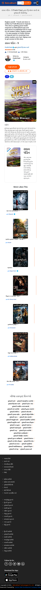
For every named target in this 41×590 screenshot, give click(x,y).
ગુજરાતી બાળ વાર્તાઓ (13, 409)
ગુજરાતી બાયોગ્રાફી (15, 428)
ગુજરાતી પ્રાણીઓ (27, 444)
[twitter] (14, 564)
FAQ (5, 472)
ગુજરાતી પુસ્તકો (8, 505)
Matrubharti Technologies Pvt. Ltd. (24, 585)
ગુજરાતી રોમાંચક (28, 438)
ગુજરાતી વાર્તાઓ (8, 534)
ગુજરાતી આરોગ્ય (26, 425)
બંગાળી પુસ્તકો (8, 516)
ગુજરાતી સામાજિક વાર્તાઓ (27, 420)
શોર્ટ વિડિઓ (7, 490)
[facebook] (6, 564)
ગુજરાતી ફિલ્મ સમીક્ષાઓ (20, 433)
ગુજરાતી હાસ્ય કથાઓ (27, 409)
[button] (22, 3)
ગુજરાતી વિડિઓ (8, 484)
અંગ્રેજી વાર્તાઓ (8, 540)
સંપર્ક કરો (6, 461)
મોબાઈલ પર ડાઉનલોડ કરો (19, 71)
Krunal (9, 242)
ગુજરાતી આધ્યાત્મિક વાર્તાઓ (25, 401)
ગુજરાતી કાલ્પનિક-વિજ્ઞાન (14, 441)
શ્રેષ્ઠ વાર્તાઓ (8, 479)
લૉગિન (35, 3)
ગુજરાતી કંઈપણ (13, 449)
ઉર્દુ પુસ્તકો (7, 524)
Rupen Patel (13, 271)
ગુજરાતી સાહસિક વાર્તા (13, 422)
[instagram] (10, 564)
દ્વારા (7, 214)
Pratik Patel (9, 47)
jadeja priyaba (13, 356)
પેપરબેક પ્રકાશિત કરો (10, 493)
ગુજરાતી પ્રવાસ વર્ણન (13, 414)
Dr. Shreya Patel (12, 299)
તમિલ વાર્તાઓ (8, 548)
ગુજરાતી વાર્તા (11, 401)
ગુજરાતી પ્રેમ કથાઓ (25, 417)
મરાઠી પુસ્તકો (8, 508)
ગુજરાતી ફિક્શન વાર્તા (23, 47)
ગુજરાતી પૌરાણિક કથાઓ (20, 436)
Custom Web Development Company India (28, 587)
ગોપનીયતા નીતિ (8, 464)
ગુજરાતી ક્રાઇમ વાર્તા (26, 449)
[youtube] (18, 564)
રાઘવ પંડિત (27, 150)
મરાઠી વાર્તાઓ (8, 537)
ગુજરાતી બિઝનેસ (29, 441)
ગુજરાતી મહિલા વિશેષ (28, 414)
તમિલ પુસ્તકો (8, 511)
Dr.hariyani (12, 327)
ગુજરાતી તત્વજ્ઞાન (15, 425)
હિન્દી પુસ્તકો (8, 502)
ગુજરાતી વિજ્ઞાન (28, 446)
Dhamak (11, 214)
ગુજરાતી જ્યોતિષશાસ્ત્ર (15, 446)
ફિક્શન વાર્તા (26, 59)
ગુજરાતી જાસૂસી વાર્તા (12, 420)
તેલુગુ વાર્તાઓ (8, 551)
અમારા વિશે (7, 458)
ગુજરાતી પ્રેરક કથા (27, 403)
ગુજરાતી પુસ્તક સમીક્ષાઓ (15, 438)
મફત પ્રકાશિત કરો (26, 3)
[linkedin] (23, 564)
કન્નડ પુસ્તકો (7, 522)
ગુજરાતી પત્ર (13, 430)
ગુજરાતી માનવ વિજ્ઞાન (28, 422)
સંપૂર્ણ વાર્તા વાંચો (12, 67)
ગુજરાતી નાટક (14, 417)
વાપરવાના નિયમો (9, 467)
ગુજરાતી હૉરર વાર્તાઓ (25, 430)
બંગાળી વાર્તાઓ (8, 542)
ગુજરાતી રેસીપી (27, 428)
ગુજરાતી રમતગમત (14, 444)
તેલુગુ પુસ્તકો (7, 513)
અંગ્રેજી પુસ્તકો (8, 500)
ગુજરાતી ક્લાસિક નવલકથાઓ (20, 406)
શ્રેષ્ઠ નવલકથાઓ (9, 482)
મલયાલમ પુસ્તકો (9, 519)
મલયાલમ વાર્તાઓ (9, 545)
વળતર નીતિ (7, 469)
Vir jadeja (11, 384)
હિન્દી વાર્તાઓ (8, 531)
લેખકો (6, 487)
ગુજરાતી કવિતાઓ (26, 412)
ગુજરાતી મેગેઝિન (14, 412)
